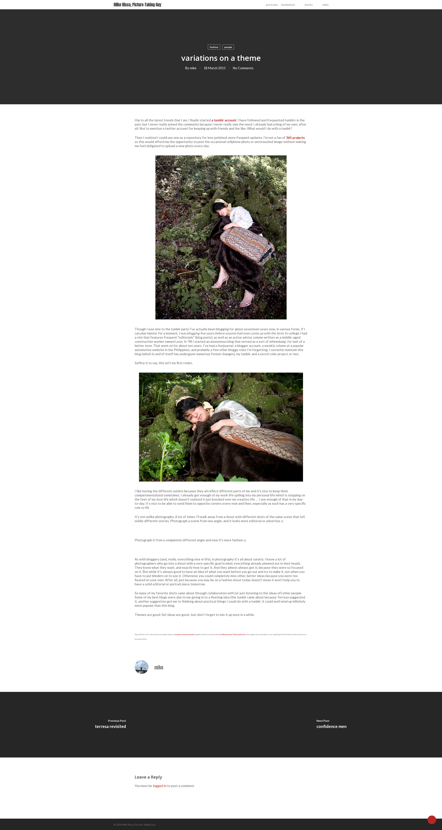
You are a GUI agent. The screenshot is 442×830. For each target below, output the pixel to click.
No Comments (243, 68)
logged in (159, 786)
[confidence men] (331, 724)
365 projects (295, 138)
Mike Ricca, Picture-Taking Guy (137, 5)
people (228, 47)
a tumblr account (223, 120)
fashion (214, 47)
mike (193, 68)
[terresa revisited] (110, 724)
